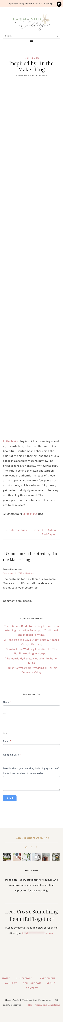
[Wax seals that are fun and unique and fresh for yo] (17, 857)
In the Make (10, 441)
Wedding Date (12, 754)
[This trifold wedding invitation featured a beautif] (56, 857)
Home (6, 978)
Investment (47, 978)
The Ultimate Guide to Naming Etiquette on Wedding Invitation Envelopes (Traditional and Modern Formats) (31, 630)
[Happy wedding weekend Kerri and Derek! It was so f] (36, 857)
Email (7, 741)
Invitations (24, 978)
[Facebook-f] (37, 847)
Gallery (11, 983)
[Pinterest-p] (31, 847)
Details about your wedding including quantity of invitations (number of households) (31, 771)
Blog (30, 1004)
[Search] (56, 36)
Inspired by (31, 58)
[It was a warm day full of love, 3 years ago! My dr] (7, 857)
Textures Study (17, 530)
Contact (32, 988)
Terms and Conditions (47, 1004)
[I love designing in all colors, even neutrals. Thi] (26, 857)
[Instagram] (26, 847)
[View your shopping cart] (59, 4)
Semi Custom (32, 983)
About (50, 983)
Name (7, 702)
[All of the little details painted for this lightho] (46, 857)
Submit (9, 798)
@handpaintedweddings (32, 838)
